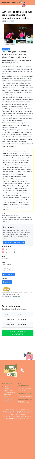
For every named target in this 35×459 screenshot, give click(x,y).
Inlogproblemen (8, 400)
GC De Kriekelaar (19, 411)
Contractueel (7, 394)
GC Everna (26, 411)
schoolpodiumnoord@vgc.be (25, 388)
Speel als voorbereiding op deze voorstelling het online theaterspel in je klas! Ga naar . (17, 295)
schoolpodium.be (10, 418)
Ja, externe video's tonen (14, 242)
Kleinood (10, 21)
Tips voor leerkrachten (9, 392)
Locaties (6, 396)
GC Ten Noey (27, 413)
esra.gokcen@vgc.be (23, 402)
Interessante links (8, 398)
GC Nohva (12, 413)
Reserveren (9, 274)
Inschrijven (7, 388)
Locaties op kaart (8, 402)
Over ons (6, 386)
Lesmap (7, 282)
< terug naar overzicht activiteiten (17, 333)
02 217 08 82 (21, 390)
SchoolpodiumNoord (10, 2)
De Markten (19, 413)
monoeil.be (26, 418)
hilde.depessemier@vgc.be (25, 396)
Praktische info (8, 390)
